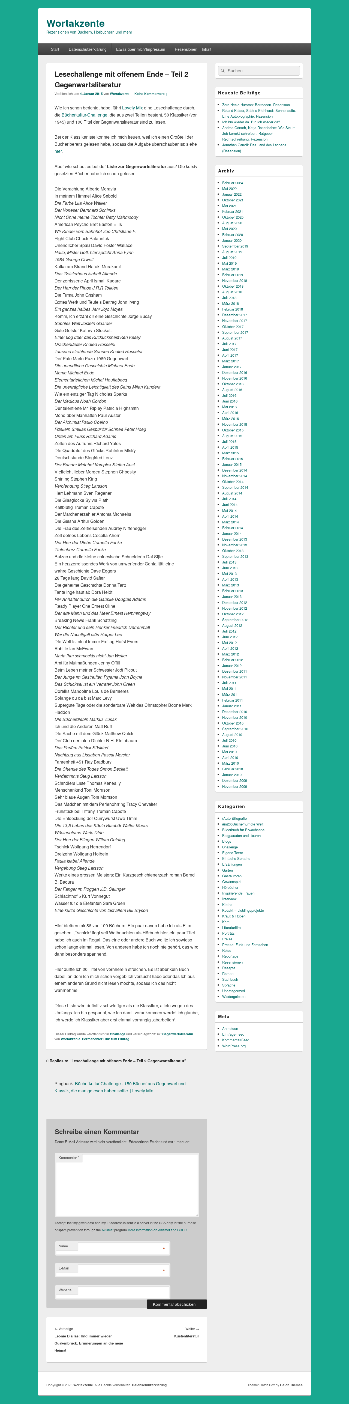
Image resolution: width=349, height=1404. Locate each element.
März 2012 (230, 654)
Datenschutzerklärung (88, 49)
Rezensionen (232, 962)
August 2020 (232, 222)
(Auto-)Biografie (234, 818)
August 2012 (232, 625)
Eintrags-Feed (233, 1034)
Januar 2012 (232, 665)
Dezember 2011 (234, 671)
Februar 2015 (232, 458)
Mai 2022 (229, 188)
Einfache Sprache (236, 858)
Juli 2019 (229, 257)
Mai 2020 (229, 228)
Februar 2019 (232, 274)
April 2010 (230, 757)
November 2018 (234, 280)
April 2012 (230, 648)
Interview (229, 898)
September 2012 (235, 619)
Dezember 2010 (234, 711)
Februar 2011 (232, 700)
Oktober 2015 (232, 430)
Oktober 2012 (232, 613)
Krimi (226, 921)
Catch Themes (291, 1384)
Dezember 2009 (234, 780)
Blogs (226, 841)
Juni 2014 (229, 504)
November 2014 (234, 475)
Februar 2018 (232, 309)
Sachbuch (230, 979)
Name (63, 1245)
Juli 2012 (229, 631)
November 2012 (234, 608)
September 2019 (235, 246)
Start (55, 49)
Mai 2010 (229, 751)
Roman (227, 973)
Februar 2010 (232, 768)
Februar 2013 (232, 590)
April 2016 (230, 412)
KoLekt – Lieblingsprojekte (243, 910)
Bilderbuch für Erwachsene (243, 829)
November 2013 (234, 544)
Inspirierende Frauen (238, 893)
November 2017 (234, 320)
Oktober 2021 (232, 199)
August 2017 (232, 338)
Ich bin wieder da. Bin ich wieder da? (251, 121)
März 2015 (230, 452)
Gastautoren (232, 875)
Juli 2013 (229, 562)
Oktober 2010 (232, 723)
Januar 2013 (232, 596)
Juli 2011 (229, 682)
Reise (226, 950)
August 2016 (232, 389)
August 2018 (232, 291)
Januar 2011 (232, 705)
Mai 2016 (229, 406)
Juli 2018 (229, 297)
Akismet (107, 1229)
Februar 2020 (232, 234)
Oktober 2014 (232, 481)
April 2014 (230, 516)
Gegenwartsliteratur (177, 1034)
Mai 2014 (229, 510)
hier (58, 151)
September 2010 (235, 728)
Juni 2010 (229, 746)
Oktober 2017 (232, 326)
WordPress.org (234, 1045)
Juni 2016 (229, 401)
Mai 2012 (229, 642)
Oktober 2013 (232, 550)
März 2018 (230, 303)
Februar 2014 (232, 527)
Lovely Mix (132, 108)
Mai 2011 (229, 688)
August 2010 (232, 734)
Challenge (117, 1034)
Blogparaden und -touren (241, 835)
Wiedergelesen (233, 996)
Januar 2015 (232, 464)
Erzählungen (232, 864)
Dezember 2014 (234, 470)
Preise (227, 938)
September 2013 (235, 556)
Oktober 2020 (232, 217)
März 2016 (230, 418)
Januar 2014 (232, 533)
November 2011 (234, 676)
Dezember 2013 (234, 539)
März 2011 (230, 694)
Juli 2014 (229, 498)
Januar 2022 (232, 194)
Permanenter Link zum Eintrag (105, 1038)
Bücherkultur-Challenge (84, 115)
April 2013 (230, 579)
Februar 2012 (232, 659)
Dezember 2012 (234, 602)
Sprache (228, 985)
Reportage (230, 956)
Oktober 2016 (232, 383)
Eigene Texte (232, 852)
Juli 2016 (229, 395)
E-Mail (64, 1268)
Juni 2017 (229, 349)
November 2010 (234, 717)
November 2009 (234, 786)
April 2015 (230, 447)
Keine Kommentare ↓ (151, 93)
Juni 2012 (229, 636)
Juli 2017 (229, 343)
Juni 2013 (229, 567)
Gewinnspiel (231, 881)
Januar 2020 (232, 240)
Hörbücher (230, 887)
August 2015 (232, 435)
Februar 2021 (232, 211)
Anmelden (230, 1028)
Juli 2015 (229, 441)
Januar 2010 (232, 774)
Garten (227, 870)
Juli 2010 (229, 740)
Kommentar (69, 1157)
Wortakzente (75, 23)
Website (65, 1289)
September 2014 (235, 487)
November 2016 (234, 378)
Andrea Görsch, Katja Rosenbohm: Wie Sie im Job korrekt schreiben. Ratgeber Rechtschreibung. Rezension (259, 133)
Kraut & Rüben (233, 916)
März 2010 (230, 763)
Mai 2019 (229, 263)
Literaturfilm (231, 927)
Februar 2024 (232, 182)
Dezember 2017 (234, 314)
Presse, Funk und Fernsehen (245, 944)
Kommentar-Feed (235, 1039)
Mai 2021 (229, 205)
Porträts (228, 933)
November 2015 (234, 424)
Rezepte (228, 967)
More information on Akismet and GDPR (157, 1229)
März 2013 (230, 585)
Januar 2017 (232, 366)
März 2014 (230, 521)
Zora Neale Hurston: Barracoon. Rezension (256, 104)
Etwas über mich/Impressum (140, 49)
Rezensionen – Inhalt (193, 49)
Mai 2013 (229, 573)
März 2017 (230, 360)
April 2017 (230, 355)
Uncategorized (233, 990)
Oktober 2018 (232, 286)
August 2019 (232, 251)
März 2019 (230, 269)
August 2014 (232, 493)
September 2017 (235, 332)
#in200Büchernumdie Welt (242, 824)
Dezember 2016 (234, 372)
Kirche (227, 904)
